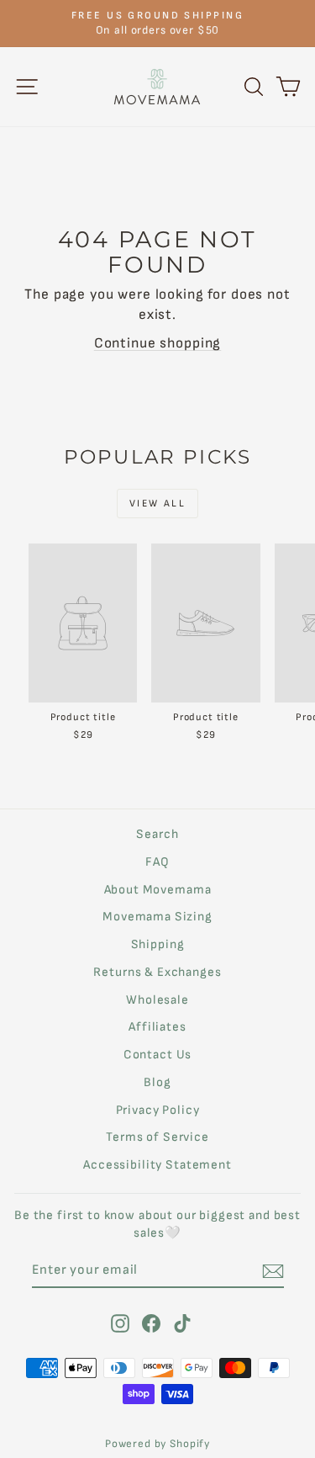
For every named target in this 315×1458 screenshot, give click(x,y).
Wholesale (157, 1000)
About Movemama (158, 890)
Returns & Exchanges (157, 972)
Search (157, 834)
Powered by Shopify (157, 1443)
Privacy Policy (158, 1110)
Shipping (158, 944)
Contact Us (157, 1055)
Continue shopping (157, 343)
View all (157, 503)
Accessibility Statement (157, 1165)
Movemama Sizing (157, 917)
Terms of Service (157, 1137)
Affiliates (157, 1027)
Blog (157, 1082)
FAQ (157, 862)
